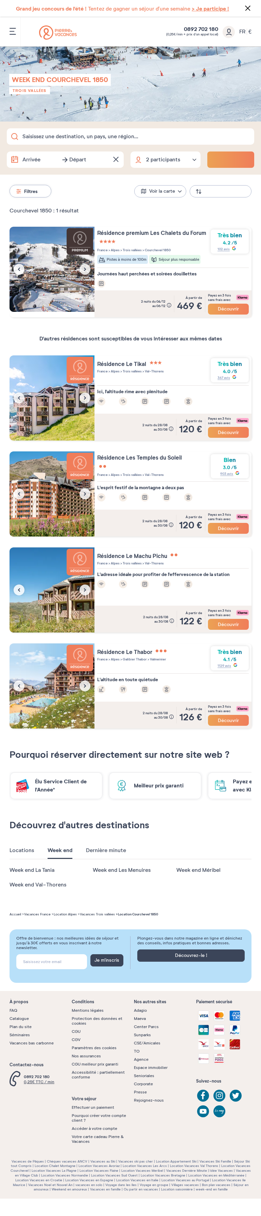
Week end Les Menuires (122, 870)
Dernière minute (106, 850)
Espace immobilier (151, 1067)
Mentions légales (88, 1010)
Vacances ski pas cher (135, 1161)
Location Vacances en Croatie (38, 1180)
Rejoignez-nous (149, 1100)
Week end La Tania (32, 870)
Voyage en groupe (154, 1185)
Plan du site (21, 1026)
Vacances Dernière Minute (186, 1170)
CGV (76, 1039)
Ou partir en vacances (141, 1189)
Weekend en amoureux (69, 1189)
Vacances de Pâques (28, 1161)
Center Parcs (146, 1026)
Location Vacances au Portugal (185, 1180)
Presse (140, 1092)
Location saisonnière (177, 1189)
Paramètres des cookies (94, 1047)
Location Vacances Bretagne (163, 1175)
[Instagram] (219, 1096)
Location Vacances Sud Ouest (114, 1175)
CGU (76, 1031)
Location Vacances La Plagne (54, 1170)
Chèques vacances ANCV (67, 1161)
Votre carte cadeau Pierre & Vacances (98, 1139)
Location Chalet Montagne (55, 1166)
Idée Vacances (221, 1170)
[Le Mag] (219, 1111)
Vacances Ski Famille (215, 1161)
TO (137, 1051)
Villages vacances (185, 1185)
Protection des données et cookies (97, 1021)
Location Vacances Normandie (64, 1175)
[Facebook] (203, 1096)
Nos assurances (86, 1056)
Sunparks (142, 1035)
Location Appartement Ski (176, 1161)
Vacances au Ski (102, 1161)
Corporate (143, 1084)
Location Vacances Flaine (99, 1170)
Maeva (140, 1018)
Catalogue (19, 1018)
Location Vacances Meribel (142, 1170)
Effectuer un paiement (93, 1107)
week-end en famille (212, 1189)
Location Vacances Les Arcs (145, 1166)
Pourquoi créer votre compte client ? (99, 1118)
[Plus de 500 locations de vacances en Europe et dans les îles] (58, 32)
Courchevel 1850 (157, 250)
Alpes (115, 250)
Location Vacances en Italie (137, 1180)
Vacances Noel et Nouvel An (50, 1185)
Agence (141, 1059)
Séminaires (20, 1035)
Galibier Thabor (134, 659)
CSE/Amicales (147, 1043)
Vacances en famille (105, 1189)
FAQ (13, 1010)
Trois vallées (30, 90)
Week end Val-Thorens (38, 884)
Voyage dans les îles (121, 1185)
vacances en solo (88, 1185)
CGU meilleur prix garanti (95, 1064)
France (102, 250)
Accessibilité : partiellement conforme (98, 1074)
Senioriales (144, 1075)
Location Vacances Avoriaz (99, 1166)
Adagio (140, 1010)
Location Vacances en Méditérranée (216, 1175)
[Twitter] (236, 1096)
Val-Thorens (154, 371)
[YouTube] (203, 1111)
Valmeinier (157, 659)
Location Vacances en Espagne (89, 1180)
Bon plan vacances (216, 1185)
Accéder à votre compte (94, 1128)
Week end (60, 850)
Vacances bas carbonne (32, 1043)
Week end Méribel (198, 870)
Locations (22, 850)
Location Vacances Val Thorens (194, 1166)
